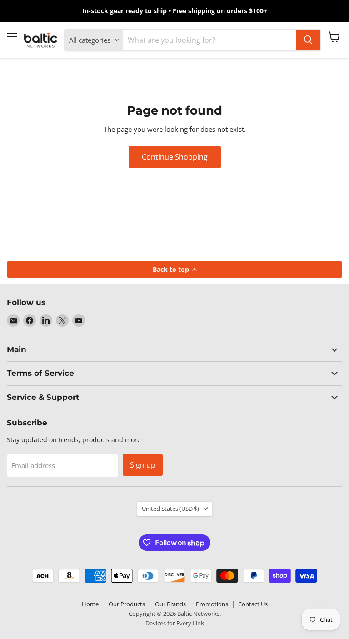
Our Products (127, 604)
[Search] (308, 40)
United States (170, 508)
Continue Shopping (175, 157)
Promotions (212, 604)
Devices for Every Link (174, 623)
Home (90, 604)
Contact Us (253, 604)
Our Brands (170, 604)
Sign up (142, 465)
